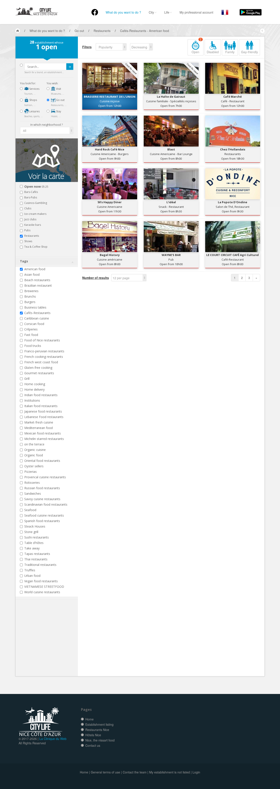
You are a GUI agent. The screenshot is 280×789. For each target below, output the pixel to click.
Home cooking (34, 384)
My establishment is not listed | (170, 772)
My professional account (196, 12)
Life (166, 12)
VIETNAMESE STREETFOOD (44, 586)
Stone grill (31, 532)
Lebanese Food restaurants (43, 417)
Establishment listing (99, 724)
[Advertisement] (46, 644)
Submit (69, 66)
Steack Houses (34, 526)
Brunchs (30, 296)
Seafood (30, 510)
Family (229, 52)
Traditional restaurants (40, 565)
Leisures (34, 111)
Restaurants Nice (97, 729)
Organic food (33, 455)
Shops (33, 100)
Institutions (32, 400)
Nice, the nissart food (100, 740)
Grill (27, 378)
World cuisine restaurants (42, 592)
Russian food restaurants (42, 488)
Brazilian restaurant (38, 285)
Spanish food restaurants (42, 521)
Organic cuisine (35, 450)
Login (196, 772)
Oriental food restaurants (42, 461)
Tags (24, 261)
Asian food (32, 274)
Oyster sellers (34, 466)
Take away (32, 548)
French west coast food (41, 362)
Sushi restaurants (36, 537)
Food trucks (32, 346)
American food (34, 269)
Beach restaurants (37, 280)
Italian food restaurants (41, 406)
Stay (58, 111)
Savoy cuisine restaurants (42, 499)
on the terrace (34, 444)
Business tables (35, 307)
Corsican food (34, 324)
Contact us (92, 745)
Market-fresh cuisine (38, 422)
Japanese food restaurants (43, 411)
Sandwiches (32, 493)
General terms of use (105, 772)
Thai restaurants (35, 559)
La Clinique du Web (52, 738)
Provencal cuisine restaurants (45, 477)
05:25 (36, 187)
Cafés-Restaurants (37, 313)
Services (34, 89)
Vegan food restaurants (41, 581)
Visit (58, 89)
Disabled (213, 52)
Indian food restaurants (41, 395)
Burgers (29, 302)
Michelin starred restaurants (44, 439)
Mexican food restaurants (42, 433)
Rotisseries (32, 482)
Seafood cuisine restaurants (44, 515)
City (151, 12)
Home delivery (34, 389)
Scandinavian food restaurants (45, 504)
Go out (60, 100)
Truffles (29, 570)
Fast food (31, 335)
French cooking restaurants (43, 357)
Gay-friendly (249, 52)
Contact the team (135, 772)
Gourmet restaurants (39, 373)
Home (89, 719)
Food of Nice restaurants (42, 340)
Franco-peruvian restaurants (44, 351)
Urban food (32, 576)
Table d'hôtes (34, 543)
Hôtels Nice (93, 735)
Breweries (31, 291)
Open (196, 46)
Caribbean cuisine (36, 318)
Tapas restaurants (37, 554)
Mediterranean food (38, 428)
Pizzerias (30, 472)
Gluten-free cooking (38, 367)
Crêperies (31, 329)
